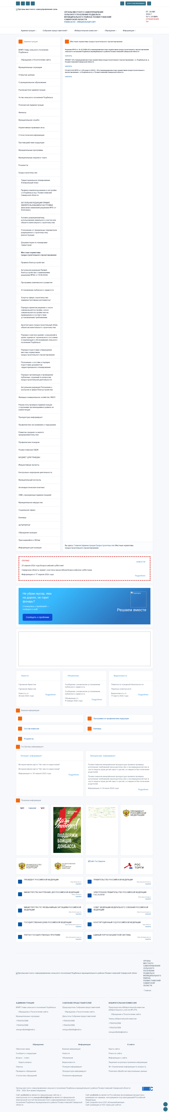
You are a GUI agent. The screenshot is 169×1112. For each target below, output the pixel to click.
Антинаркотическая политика (31, 487)
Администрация (31, 41)
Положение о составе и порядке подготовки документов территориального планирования (35, 364)
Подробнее (140, 576)
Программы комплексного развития (36, 282)
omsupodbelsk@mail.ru (25, 1029)
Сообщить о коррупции (26, 1053)
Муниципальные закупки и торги (33, 158)
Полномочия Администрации (31, 105)
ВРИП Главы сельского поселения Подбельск (33, 51)
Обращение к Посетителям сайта (36, 60)
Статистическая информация (31, 135)
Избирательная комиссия (123, 1003)
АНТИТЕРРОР (24, 525)
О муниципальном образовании (32, 82)
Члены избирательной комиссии (123, 1019)
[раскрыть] (122, 3)
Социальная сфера (27, 510)
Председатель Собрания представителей (81, 1007)
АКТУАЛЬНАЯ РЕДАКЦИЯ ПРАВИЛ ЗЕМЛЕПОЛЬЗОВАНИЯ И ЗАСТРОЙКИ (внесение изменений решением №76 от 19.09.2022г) (38, 206)
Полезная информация (31, 800)
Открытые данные (27, 75)
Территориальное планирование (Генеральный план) (35, 181)
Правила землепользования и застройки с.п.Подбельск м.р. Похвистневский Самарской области (39, 192)
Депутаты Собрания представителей (79, 1016)
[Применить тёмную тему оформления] (33, 3)
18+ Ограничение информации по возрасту (127, 1067)
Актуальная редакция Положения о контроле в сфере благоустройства (37, 388)
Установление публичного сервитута (37, 290)
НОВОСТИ (140, 562)
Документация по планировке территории (34, 243)
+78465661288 (22, 1021)
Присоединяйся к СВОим (29, 540)
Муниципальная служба (29, 120)
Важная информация (30, 710)
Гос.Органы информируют (32, 747)
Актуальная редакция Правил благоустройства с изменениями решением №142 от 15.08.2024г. (35, 272)
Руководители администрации (32, 90)
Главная (77, 545)
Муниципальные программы (31, 150)
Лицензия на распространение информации (128, 1062)
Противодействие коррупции (31, 143)
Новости (25, 676)
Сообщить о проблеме (37, 617)
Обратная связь (23, 1049)
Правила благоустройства (32, 262)
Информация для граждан (30, 548)
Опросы (19, 1067)
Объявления (73, 676)
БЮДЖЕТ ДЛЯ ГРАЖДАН (29, 457)
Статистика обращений (26, 1075)
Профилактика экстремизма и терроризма (37, 425)
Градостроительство (28, 173)
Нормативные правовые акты (32, 127)
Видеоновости (120, 676)
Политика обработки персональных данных (128, 1071)
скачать (68, 56)
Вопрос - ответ (22, 1058)
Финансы (22, 112)
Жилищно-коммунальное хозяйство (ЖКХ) (37, 397)
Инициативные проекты (29, 465)
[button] (27, 30)
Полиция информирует (31, 756)
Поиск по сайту (115, 1053)
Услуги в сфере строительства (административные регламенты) (36, 298)
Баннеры (22, 517)
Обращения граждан (28, 533)
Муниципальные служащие (30, 67)
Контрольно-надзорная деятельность (35, 472)
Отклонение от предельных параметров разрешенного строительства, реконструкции (39, 232)
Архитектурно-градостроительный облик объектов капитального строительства (39, 326)
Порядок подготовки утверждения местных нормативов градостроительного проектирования (38, 352)
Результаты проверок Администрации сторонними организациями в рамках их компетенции (36, 407)
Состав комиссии (31, 729)
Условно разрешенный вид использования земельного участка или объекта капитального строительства (38, 220)
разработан (95, 1102)
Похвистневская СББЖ (28, 450)
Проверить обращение (26, 1071)
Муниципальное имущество (31, 502)
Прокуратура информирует (31, 417)
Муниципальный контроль (30, 480)
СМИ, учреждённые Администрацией (35, 495)
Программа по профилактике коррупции (111, 718)
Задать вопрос (25, 1062)
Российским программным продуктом (126, 1095)
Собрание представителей (76, 1003)
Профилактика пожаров (29, 442)
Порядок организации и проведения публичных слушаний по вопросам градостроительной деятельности (37, 377)
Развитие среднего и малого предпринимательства (31, 433)
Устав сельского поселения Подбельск (36, 97)
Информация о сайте (118, 1058)
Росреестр (23, 165)
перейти (78, 884)
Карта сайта (114, 1049)
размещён (94, 1105)
